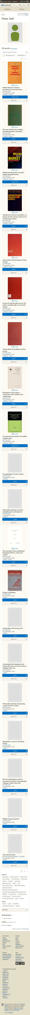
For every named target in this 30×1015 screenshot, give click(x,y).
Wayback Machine (18, 1008)
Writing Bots (6, 959)
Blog (4, 944)
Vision (4, 937)
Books (17, 939)
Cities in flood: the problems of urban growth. (14, 350)
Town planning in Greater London (13, 474)
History (26, 14)
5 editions (5, 179)
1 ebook (10, 94)
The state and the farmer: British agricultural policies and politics (13, 130)
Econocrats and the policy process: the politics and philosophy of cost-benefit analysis (14, 305)
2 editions (5, 479)
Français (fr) (6, 979)
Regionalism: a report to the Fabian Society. (13, 742)
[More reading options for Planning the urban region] (26, 407)
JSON (27, 928)
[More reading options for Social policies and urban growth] (26, 639)
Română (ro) (6, 989)
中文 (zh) (5, 996)
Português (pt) (6, 987)
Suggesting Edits (20, 957)
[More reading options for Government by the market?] (26, 449)
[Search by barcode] (23, 5)
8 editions (5, 94)
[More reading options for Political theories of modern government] (26, 100)
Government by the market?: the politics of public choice (15, 437)
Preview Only (15, 97)
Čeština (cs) (5, 972)
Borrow (14, 139)
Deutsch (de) (6, 974)
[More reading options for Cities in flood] (26, 361)
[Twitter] (20, 963)
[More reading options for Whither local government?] (26, 829)
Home (17, 937)
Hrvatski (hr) (6, 982)
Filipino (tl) (5, 997)
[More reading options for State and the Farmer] (26, 865)
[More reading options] (26, 138)
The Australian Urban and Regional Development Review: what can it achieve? (13, 553)
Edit (3, 14)
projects (6, 1008)
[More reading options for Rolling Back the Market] (26, 185)
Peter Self (7, 91)
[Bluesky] (17, 963)
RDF (24, 928)
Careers (4, 942)
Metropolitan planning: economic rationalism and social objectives (13, 511)
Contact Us (18, 955)
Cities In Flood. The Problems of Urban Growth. (15, 261)
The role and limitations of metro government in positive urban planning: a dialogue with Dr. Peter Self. (15, 781)
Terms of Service (7, 946)
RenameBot (26, 13)
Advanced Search (20, 946)
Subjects (18, 942)
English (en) (5, 975)
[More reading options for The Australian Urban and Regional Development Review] (26, 565)
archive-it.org (15, 1010)
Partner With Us (6, 940)
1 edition (5, 559)
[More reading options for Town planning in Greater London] (26, 484)
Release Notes (19, 961)
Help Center (18, 954)
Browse (21, 9)
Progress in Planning (9, 592)
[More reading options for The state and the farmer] (26, 142)
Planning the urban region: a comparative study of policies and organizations (13, 394)
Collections (18, 944)
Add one (9, 925)
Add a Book (18, 959)
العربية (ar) (5, 970)
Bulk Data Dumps (7, 957)
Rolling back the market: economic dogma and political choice (13, 173)
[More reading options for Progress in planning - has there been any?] (26, 603)
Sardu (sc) (5, 991)
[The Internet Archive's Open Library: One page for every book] (6, 5)
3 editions (5, 266)
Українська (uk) (6, 994)
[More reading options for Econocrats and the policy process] (26, 317)
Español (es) (6, 977)
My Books (7, 9)
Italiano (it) (5, 984)
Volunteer (5, 939)
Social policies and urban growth (13, 628)
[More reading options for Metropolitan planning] (26, 522)
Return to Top (19, 947)
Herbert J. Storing (19, 856)
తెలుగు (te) (5, 992)
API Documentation (7, 955)
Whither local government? (11, 819)
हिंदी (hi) (4, 980)
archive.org (7, 1010)
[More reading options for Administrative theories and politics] (26, 229)
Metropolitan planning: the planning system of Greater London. (14, 705)
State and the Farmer (9, 855)
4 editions (5, 223)
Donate (15, 1)
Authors (17, 940)
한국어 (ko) (5, 985)
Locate (15, 481)
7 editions (5, 136)
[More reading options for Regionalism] (26, 754)
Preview (16, 85)
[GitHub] (23, 963)
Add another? (14, 48)
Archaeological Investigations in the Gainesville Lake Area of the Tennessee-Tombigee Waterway (15, 666)
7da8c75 (11, 1012)
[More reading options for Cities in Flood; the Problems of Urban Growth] (26, 272)
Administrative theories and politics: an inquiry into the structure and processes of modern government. (15, 217)
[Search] (20, 5)
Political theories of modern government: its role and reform (12, 88)
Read (13, 562)
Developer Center (7, 954)
